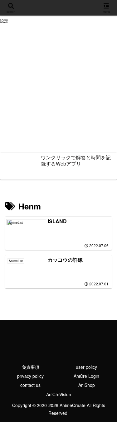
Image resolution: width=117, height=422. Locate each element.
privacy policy (30, 376)
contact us (30, 385)
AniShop (86, 385)
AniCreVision (58, 394)
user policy (86, 367)
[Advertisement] (58, 89)
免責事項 (30, 367)
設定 (4, 21)
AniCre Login (86, 376)
